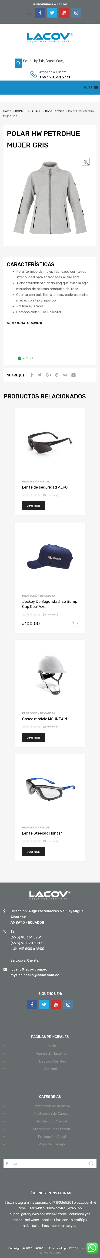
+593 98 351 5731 (50, 77)
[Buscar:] (50, 1164)
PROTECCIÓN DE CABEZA (38, 595)
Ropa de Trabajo (52, 1144)
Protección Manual (52, 1121)
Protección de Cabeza (52, 1113)
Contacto (52, 1069)
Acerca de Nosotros (52, 1054)
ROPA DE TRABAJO (28, 111)
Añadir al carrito (75, 624)
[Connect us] (40, 13)
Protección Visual (52, 1137)
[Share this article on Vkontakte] (64, 375)
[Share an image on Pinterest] (56, 375)
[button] (87, 88)
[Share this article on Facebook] (31, 375)
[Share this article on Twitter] (39, 375)
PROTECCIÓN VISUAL (36, 481)
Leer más (33, 505)
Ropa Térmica (54, 111)
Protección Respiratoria (52, 1129)
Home (7, 111)
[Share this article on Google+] (48, 375)
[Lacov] (50, 43)
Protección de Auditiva (51, 1106)
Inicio (52, 1046)
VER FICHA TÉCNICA (24, 323)
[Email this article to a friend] (73, 375)
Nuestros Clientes (51, 1061)
